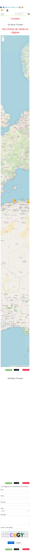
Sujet (2, 508)
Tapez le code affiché (7, 527)
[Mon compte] (7, 10)
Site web (3, 502)
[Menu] (2, 14)
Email (2, 496)
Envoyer (11, 542)
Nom (2, 489)
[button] (28, 202)
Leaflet (12, 366)
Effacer (18, 542)
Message (3, 514)
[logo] (0, 3)
